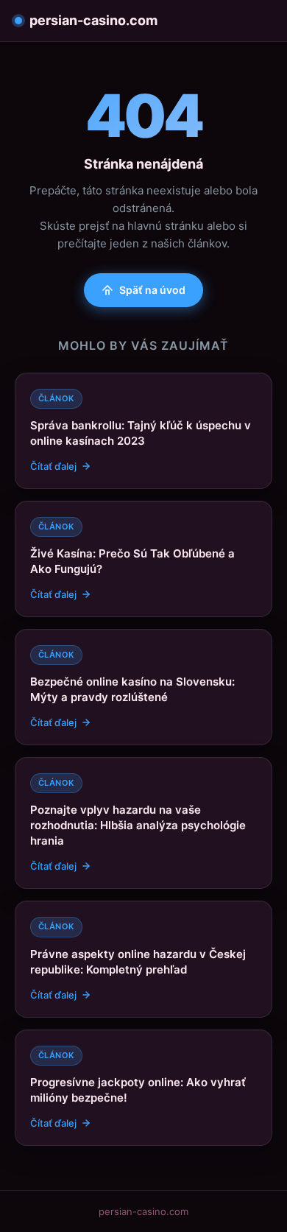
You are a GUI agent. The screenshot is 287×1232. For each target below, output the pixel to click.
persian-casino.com (93, 20)
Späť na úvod (152, 290)
